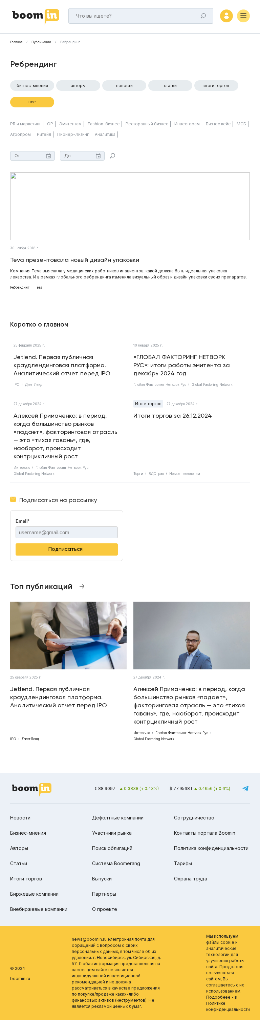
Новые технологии (184, 473)
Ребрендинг (19, 287)
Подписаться (65, 549)
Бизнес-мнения (32, 85)
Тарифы (183, 863)
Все (32, 101)
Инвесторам (187, 123)
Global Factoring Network (212, 384)
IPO (17, 384)
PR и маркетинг (25, 123)
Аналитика (105, 134)
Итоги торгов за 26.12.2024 (172, 415)
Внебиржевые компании (38, 909)
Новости (124, 85)
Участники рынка (112, 833)
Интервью (22, 467)
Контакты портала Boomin (204, 833)
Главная (16, 42)
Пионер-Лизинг (73, 134)
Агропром (20, 134)
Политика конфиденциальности (211, 848)
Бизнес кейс (218, 123)
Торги (138, 473)
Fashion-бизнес (104, 123)
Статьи (170, 85)
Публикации (41, 42)
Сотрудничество (194, 817)
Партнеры (104, 894)
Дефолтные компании (118, 817)
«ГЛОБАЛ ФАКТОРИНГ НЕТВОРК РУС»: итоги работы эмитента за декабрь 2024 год (181, 365)
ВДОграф (156, 473)
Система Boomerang (116, 863)
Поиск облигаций (112, 848)
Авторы (78, 85)
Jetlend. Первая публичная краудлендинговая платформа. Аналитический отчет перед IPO (62, 365)
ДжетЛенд (33, 384)
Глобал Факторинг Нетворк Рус (159, 384)
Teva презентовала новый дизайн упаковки (74, 259)
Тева (39, 287)
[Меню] (243, 15)
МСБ (241, 123)
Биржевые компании (34, 894)
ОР (50, 123)
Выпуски (102, 878)
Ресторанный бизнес (147, 123)
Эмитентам (70, 123)
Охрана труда (190, 878)
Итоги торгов (216, 85)
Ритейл (44, 134)
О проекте (104, 909)
